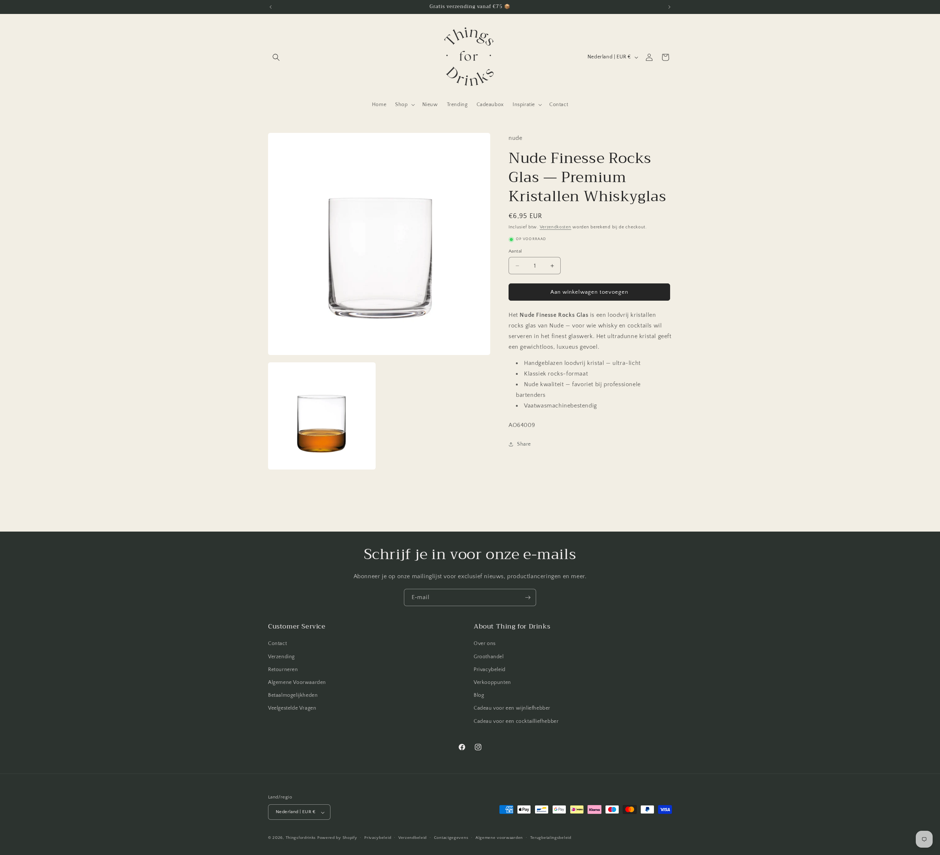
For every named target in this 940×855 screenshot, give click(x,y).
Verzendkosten (555, 227)
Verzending (281, 657)
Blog (479, 696)
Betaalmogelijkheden (293, 696)
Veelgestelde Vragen (292, 708)
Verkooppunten (492, 682)
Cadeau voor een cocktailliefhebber (516, 721)
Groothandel (489, 657)
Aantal (515, 251)
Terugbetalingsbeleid (550, 838)
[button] (276, 57)
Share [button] (524, 444)
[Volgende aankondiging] (669, 7)
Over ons (485, 644)
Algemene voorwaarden (499, 838)
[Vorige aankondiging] (271, 7)
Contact (277, 644)
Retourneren (283, 670)
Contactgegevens (451, 838)
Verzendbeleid (412, 838)
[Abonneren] (528, 597)
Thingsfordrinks (301, 838)
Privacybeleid (490, 670)
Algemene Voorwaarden (297, 682)
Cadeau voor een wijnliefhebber (512, 708)
